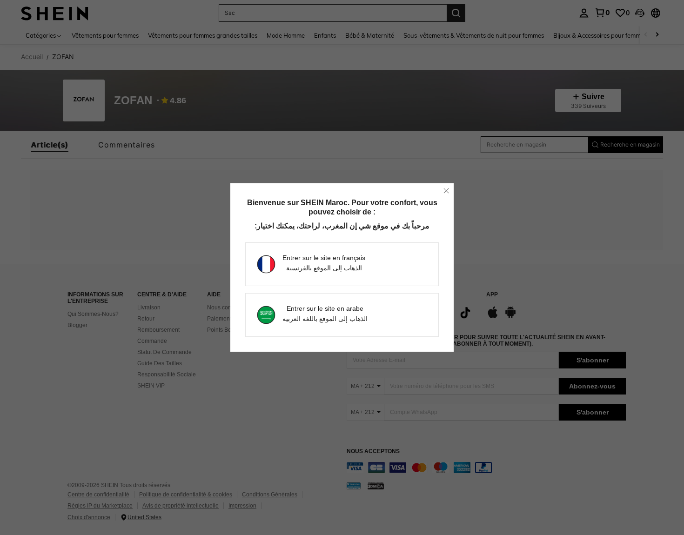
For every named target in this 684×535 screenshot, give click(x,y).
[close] (446, 190)
